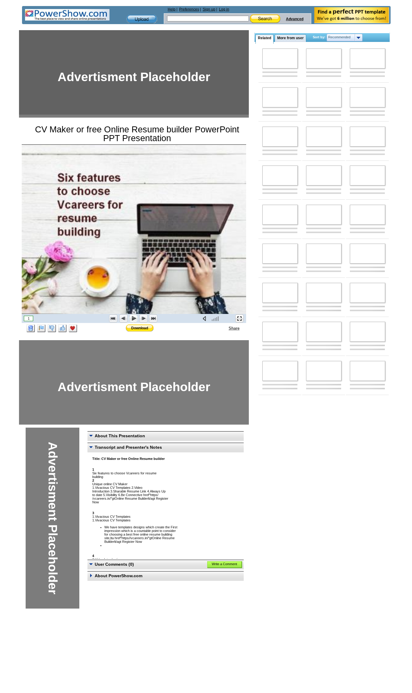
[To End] (153, 318)
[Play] (133, 318)
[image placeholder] (280, 58)
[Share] (225, 328)
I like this (62, 328)
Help (172, 9)
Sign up (209, 9)
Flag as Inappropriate (41, 328)
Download (139, 328)
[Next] (143, 318)
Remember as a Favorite (73, 328)
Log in (224, 9)
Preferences (189, 9)
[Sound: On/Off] (206, 318)
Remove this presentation (31, 328)
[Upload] (141, 19)
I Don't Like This (52, 328)
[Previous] (123, 318)
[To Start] (113, 318)
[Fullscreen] (239, 318)
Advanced (294, 19)
